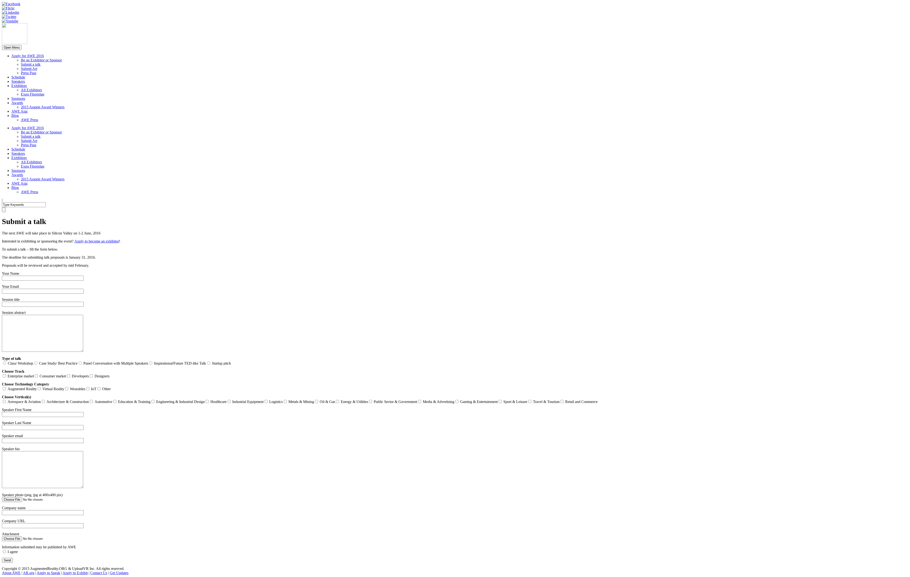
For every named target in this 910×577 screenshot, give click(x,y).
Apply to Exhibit (75, 573)
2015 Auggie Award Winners (42, 107)
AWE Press (29, 120)
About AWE (11, 573)
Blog (15, 116)
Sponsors (18, 98)
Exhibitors (19, 86)
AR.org (28, 573)
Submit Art (29, 69)
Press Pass (28, 73)
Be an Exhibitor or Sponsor (41, 60)
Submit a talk (31, 64)
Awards (17, 103)
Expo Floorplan (32, 94)
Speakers (18, 81)
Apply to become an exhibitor (96, 241)
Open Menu (12, 47)
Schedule (18, 77)
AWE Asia (19, 111)
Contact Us (98, 573)
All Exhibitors (31, 90)
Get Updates (119, 573)
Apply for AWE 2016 (27, 56)
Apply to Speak (48, 573)
